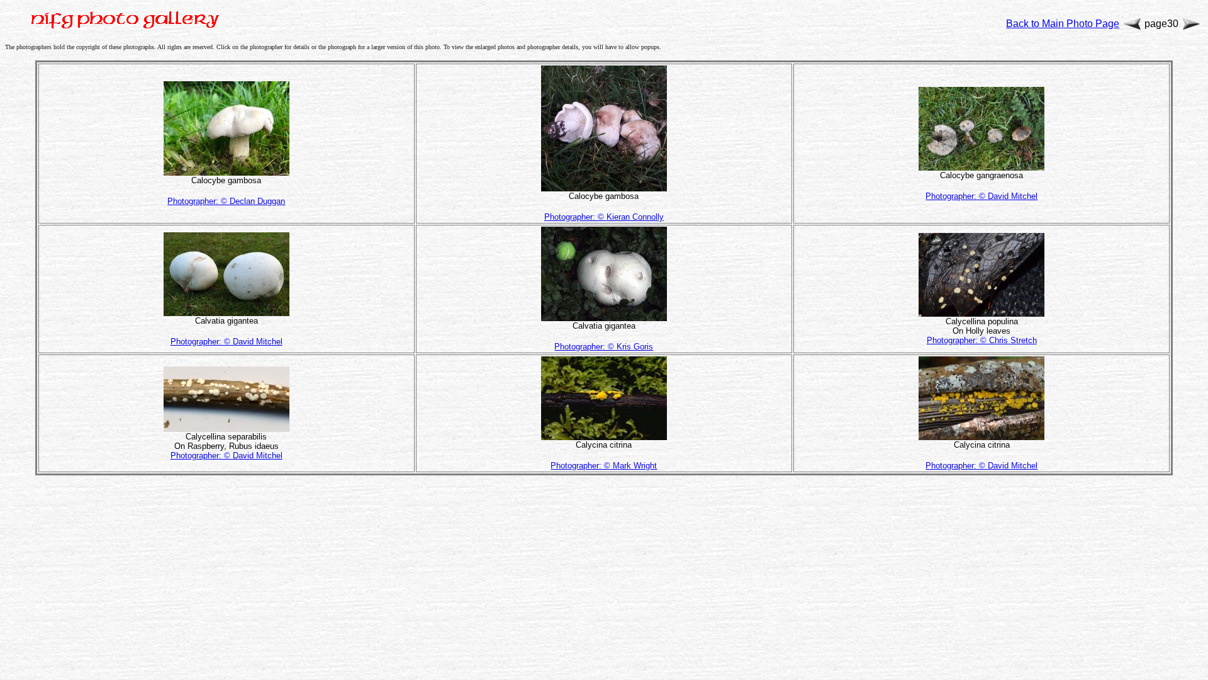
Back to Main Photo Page (1062, 23)
